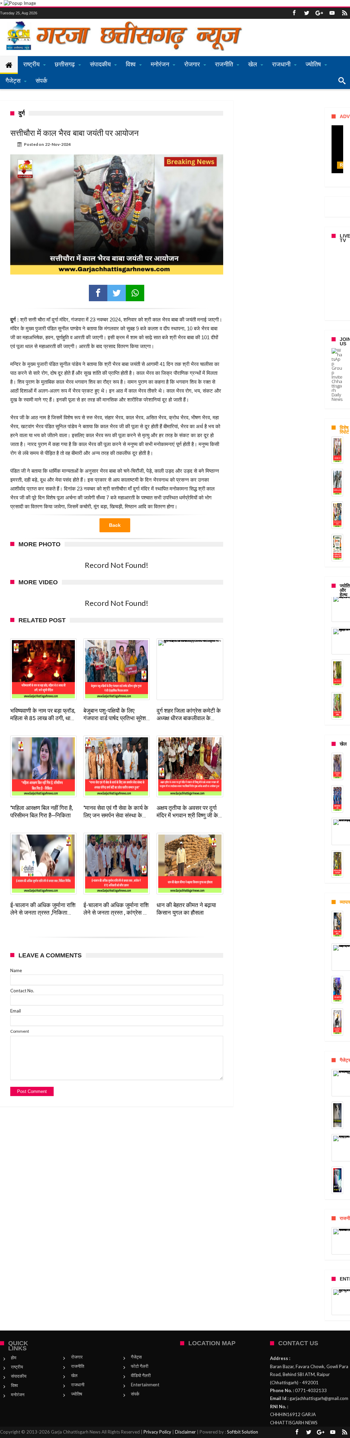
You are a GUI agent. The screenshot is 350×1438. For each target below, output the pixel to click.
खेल (74, 1375)
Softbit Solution (242, 1432)
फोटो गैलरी (139, 1366)
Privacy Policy (157, 1432)
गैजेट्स (136, 1357)
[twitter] (116, 293)
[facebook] (98, 293)
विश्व (14, 1385)
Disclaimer (185, 1432)
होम (13, 1357)
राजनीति (77, 1366)
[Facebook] (293, 13)
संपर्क (135, 1394)
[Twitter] (306, 13)
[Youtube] (331, 13)
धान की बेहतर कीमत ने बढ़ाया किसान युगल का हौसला (186, 909)
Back (114, 525)
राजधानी (77, 1384)
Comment (19, 1031)
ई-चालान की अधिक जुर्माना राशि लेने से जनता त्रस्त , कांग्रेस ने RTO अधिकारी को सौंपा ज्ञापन (116, 909)
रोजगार (77, 1357)
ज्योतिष (76, 1394)
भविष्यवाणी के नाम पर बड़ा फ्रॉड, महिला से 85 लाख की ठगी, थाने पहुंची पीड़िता (42, 714)
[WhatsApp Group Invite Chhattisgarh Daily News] (337, 375)
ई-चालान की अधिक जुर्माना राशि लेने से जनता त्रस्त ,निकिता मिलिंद (43, 909)
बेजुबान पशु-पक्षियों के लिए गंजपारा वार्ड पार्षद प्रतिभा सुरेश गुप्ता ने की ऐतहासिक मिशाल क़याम (114, 714)
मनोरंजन (17, 1394)
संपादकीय (18, 1376)
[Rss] (344, 13)
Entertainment (145, 1384)
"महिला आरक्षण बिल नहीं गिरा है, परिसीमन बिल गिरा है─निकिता (41, 811)
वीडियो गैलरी (141, 1375)
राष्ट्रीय (17, 1367)
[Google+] (319, 13)
